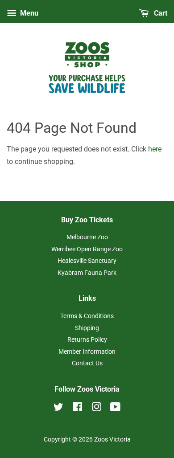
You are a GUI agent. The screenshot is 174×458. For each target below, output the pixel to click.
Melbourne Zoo (87, 237)
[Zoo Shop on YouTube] (115, 408)
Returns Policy (87, 339)
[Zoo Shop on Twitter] (58, 408)
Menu (28, 13)
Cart (159, 13)
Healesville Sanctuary (87, 260)
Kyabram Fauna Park (87, 272)
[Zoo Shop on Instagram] (96, 408)
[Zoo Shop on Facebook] (77, 408)
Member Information (87, 351)
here (155, 149)
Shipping (87, 327)
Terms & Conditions (87, 315)
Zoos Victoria (112, 439)
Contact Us (87, 363)
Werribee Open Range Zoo (87, 249)
